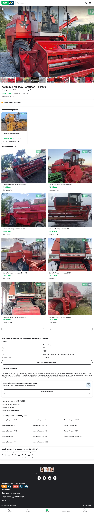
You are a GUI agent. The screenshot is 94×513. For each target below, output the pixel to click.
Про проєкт (6, 489)
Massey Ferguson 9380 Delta (73, 436)
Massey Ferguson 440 (71, 425)
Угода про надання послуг (12, 497)
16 (44, 348)
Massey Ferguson (48, 345)
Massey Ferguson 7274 (71, 420)
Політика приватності (10, 493)
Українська (87, 505)
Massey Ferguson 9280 (40, 425)
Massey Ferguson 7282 (9, 431)
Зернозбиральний (67, 354)
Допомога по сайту (47, 474)
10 (32, 457)
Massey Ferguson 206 (40, 436)
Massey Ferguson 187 (40, 431)
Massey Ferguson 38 (39, 420)
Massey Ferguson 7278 (40, 442)
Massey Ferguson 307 (71, 431)
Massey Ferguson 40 (8, 425)
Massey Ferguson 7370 (9, 420)
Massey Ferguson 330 (9, 442)
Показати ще (47, 329)
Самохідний (55, 354)
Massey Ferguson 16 (8, 436)
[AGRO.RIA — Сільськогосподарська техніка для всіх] (8, 3)
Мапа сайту (6, 500)
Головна (9, 511)
